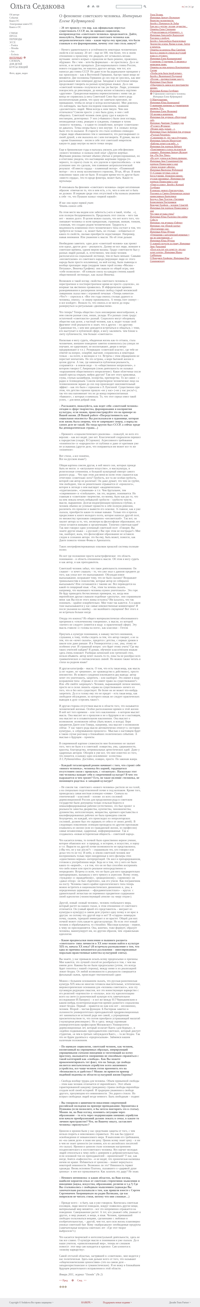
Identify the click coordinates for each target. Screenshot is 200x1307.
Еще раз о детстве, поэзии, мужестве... (169, 28)
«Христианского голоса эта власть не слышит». (169, 152)
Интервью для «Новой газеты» (165, 225)
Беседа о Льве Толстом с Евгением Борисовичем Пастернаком (167, 201)
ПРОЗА (13, 36)
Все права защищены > (42, 1302)
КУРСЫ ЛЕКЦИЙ (18, 67)
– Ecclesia (14, 54)
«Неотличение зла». (162, 230)
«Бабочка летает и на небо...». (166, 145)
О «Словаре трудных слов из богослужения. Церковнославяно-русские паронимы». (167, 177)
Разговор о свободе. (168, 39)
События (13, 17)
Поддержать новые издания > (117, 1302)
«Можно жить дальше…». (170, 132)
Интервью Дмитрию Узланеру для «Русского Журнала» (167, 124)
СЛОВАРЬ (14, 61)
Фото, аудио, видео (18, 73)
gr (193, 6)
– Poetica (13, 45)
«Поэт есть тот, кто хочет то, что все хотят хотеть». (168, 252)
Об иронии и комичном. (168, 117)
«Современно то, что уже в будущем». (169, 139)
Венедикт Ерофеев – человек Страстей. (169, 208)
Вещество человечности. (164, 22)
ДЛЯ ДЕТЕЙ (15, 64)
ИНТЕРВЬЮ (15, 57)
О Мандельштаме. (164, 101)
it (189, 6)
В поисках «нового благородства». (170, 193)
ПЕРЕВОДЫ (15, 39)
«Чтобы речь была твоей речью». (166, 75)
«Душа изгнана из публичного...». (167, 34)
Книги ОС (14, 21)
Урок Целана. (165, 16)
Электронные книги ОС (21, 24)
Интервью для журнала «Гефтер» (166, 222)
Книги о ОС (15, 27)
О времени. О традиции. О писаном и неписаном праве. (170, 66)
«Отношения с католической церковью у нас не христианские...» (169, 237)
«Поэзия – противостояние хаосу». (167, 80)
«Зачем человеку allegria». (166, 168)
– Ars (11, 51)
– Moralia (13, 48)
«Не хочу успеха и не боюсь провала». (169, 161)
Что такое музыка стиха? (169, 216)
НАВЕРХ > (87, 1302)
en (186, 6)
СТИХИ (13, 33)
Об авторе (14, 14)
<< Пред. (64, 1280)
